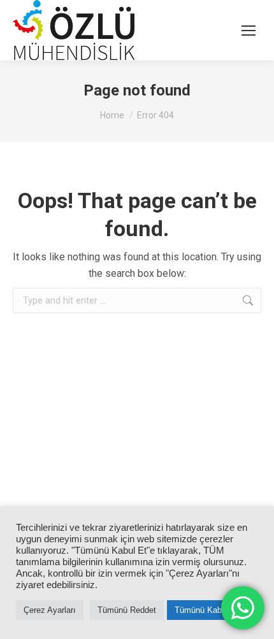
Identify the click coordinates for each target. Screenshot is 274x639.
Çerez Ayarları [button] (50, 610)
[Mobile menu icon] (248, 30)
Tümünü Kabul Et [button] (207, 610)
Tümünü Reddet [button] (126, 610)
